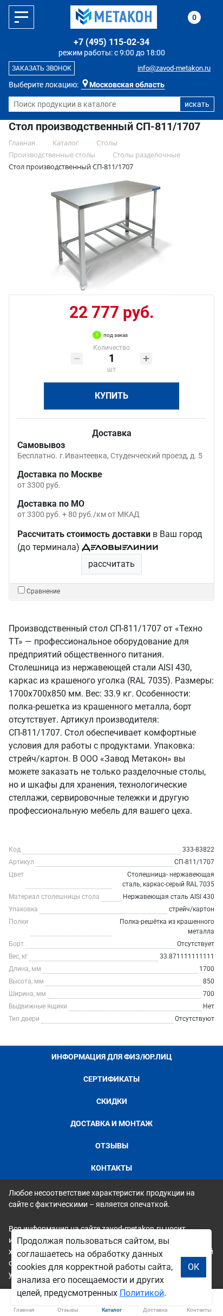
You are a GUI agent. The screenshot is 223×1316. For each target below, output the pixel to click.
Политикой (142, 1293)
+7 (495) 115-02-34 (111, 42)
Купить (111, 396)
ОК (193, 1267)
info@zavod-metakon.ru (174, 68)
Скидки (111, 1101)
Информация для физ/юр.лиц (111, 1056)
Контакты (111, 1168)
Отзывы (111, 1145)
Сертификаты (111, 1079)
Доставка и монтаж (111, 1123)
